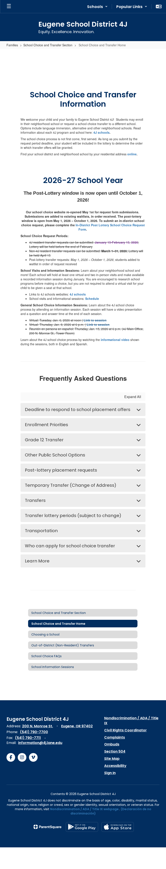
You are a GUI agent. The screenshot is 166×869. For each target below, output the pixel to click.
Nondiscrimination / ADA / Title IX (131, 721)
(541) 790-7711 (28, 737)
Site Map (112, 758)
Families (12, 45)
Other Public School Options (55, 455)
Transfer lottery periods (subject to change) (73, 515)
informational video (115, 339)
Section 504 (114, 751)
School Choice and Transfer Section (47, 45)
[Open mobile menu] (9, 6)
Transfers (35, 500)
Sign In (110, 772)
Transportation (41, 531)
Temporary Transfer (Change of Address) (70, 485)
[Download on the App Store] (117, 827)
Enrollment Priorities (46, 425)
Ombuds (111, 744)
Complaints (114, 737)
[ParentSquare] (47, 827)
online (132, 154)
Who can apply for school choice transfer (70, 546)
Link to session (95, 320)
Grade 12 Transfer (44, 440)
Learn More (37, 561)
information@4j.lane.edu (40, 742)
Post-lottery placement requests (61, 470)
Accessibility (115, 765)
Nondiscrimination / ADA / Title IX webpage (84, 809)
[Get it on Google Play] (82, 827)
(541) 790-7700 (34, 731)
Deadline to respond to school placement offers (77, 409)
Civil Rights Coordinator (125, 730)
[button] (97, 6)
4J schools (101, 132)
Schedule (92, 298)
